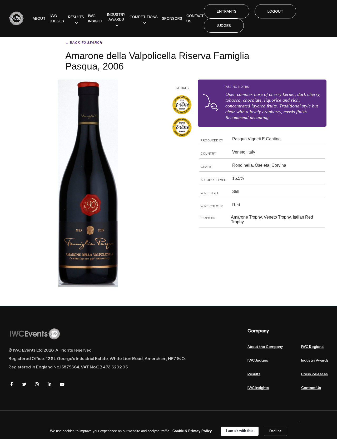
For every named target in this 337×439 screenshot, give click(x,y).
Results (253, 374)
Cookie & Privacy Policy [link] (192, 431)
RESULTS (76, 16)
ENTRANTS (226, 11)
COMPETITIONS (144, 16)
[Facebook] (11, 384)
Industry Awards (315, 360)
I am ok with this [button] (239, 431)
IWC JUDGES (57, 18)
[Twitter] (24, 384)
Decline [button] (275, 431)
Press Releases (314, 374)
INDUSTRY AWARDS (116, 17)
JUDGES (224, 25)
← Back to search (83, 43)
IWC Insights (258, 387)
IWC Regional (312, 346)
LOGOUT (275, 11)
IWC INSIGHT (95, 18)
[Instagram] (37, 384)
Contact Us (311, 387)
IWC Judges (257, 360)
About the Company (265, 346)
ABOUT (39, 18)
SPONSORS (172, 18)
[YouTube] (62, 384)
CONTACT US (195, 18)
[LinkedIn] (49, 384)
